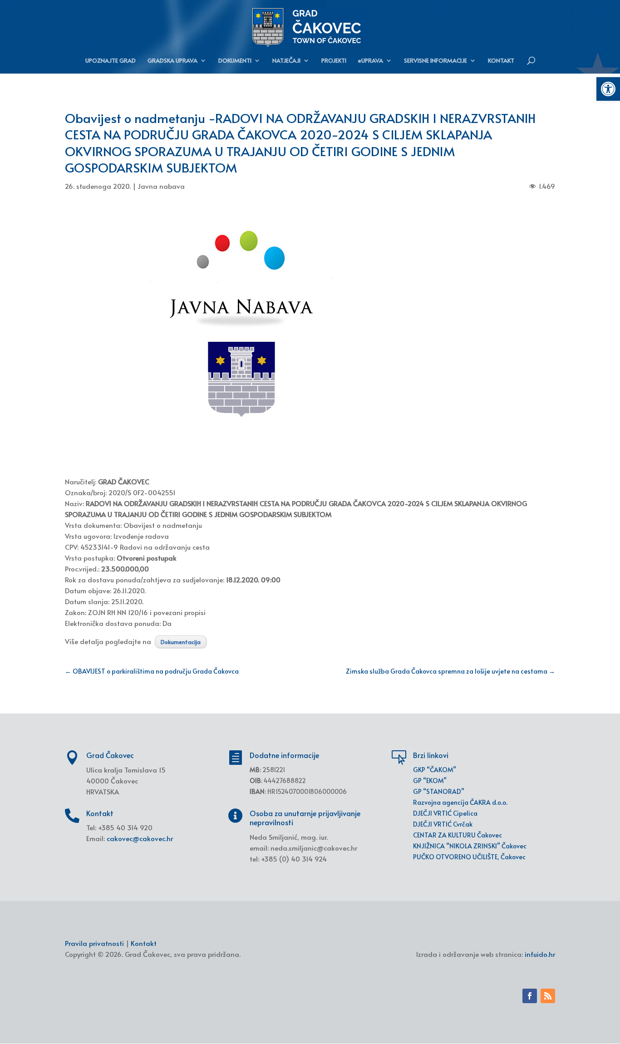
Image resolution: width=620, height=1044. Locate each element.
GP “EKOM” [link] (430, 780)
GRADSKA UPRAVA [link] (172, 60)
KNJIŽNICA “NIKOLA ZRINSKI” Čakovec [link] (470, 846)
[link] (608, 89)
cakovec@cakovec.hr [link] (140, 838)
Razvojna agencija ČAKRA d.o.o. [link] (460, 802)
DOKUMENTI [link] (234, 60)
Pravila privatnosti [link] (94, 943)
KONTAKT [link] (501, 60)
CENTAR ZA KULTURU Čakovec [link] (457, 835)
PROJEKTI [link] (333, 60)
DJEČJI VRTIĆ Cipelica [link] (445, 813)
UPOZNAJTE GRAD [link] (110, 60)
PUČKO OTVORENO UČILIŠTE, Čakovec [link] (469, 856)
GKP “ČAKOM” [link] (434, 769)
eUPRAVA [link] (370, 60)
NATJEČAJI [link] (286, 60)
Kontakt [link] (144, 943)
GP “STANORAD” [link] (438, 791)
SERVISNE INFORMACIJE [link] (435, 60)
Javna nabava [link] (161, 186)
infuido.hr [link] (540, 954)
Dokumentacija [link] (181, 641)
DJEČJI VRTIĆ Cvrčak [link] (442, 824)
